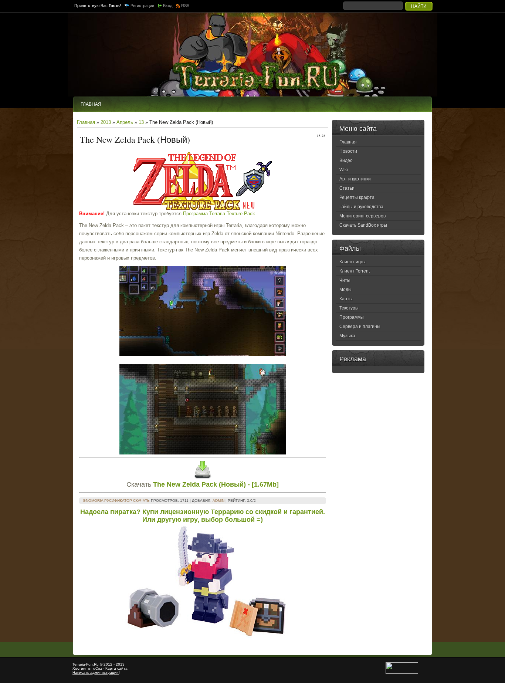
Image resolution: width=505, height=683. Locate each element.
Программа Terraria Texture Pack (219, 213)
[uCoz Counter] (402, 672)
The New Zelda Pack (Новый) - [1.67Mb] (216, 484)
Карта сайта (116, 668)
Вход (167, 5)
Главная (86, 122)
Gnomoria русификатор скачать (116, 500)
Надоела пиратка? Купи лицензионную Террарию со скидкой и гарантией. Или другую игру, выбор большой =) (202, 515)
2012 (108, 664)
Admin (218, 500)
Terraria (78, 664)
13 (141, 122)
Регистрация (142, 5)
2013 (106, 122)
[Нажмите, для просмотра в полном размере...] (202, 354)
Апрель (124, 122)
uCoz (97, 668)
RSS (185, 5)
